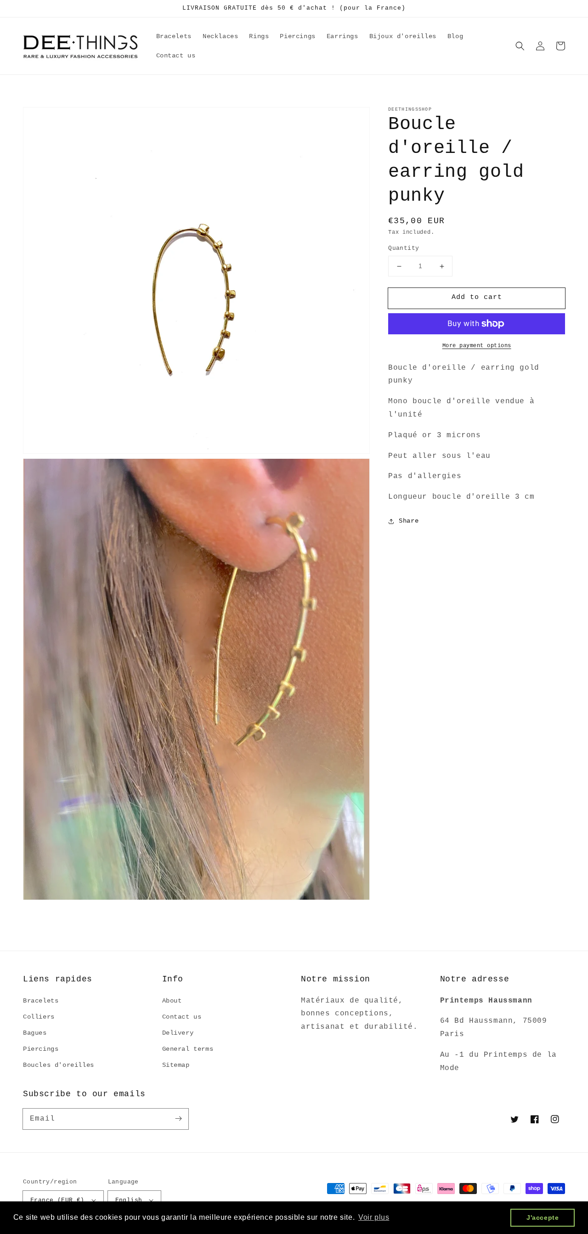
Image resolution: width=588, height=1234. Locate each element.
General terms (188, 1049)
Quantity (403, 248)
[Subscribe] (178, 1119)
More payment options (476, 346)
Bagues (35, 1033)
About (172, 1000)
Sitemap (176, 1065)
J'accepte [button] (542, 1217)
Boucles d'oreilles (58, 1065)
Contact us (182, 1016)
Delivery (178, 1033)
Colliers (39, 1016)
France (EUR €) (57, 1200)
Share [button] (408, 521)
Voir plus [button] (373, 1217)
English (128, 1200)
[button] (520, 46)
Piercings (40, 1049)
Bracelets (40, 1000)
